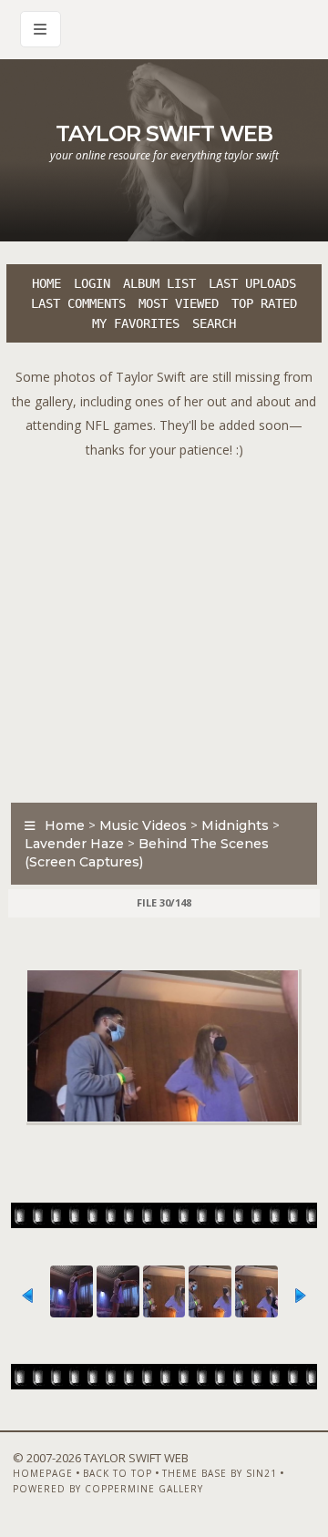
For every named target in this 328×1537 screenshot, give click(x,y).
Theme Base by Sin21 (219, 1473)
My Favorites (135, 323)
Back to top (117, 1473)
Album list (159, 283)
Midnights (235, 825)
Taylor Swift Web (164, 133)
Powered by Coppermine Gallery (108, 1488)
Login (92, 283)
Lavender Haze (74, 843)
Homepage (43, 1473)
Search (214, 323)
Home (46, 283)
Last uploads (252, 283)
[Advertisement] (164, 626)
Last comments (78, 303)
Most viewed (178, 303)
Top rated (264, 303)
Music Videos (143, 825)
